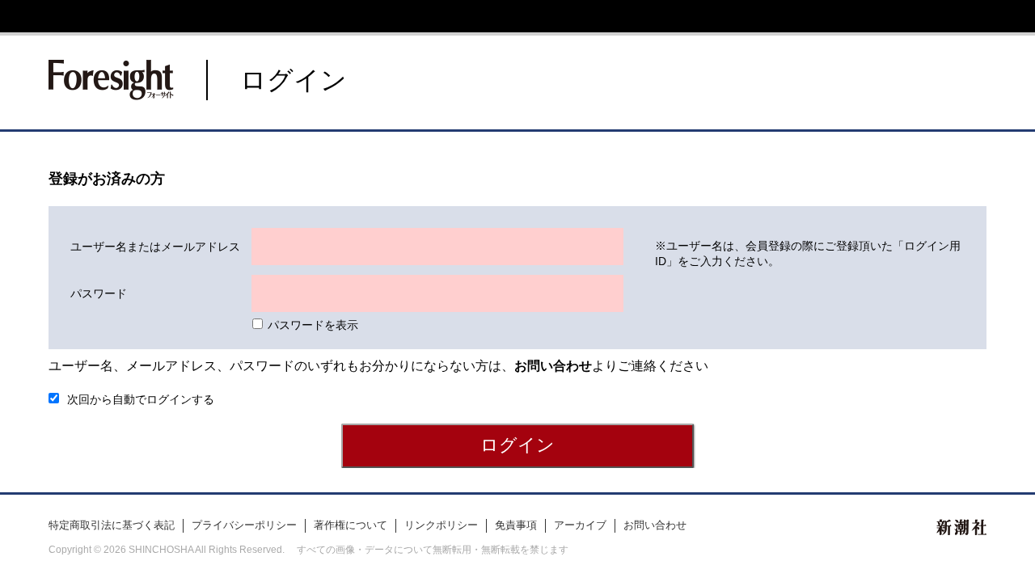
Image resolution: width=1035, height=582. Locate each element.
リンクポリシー (441, 525)
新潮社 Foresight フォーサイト (111, 80)
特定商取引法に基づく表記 (112, 525)
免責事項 (516, 525)
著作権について (350, 525)
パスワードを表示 (313, 324)
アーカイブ (580, 525)
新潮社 (961, 527)
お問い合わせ (654, 525)
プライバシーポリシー (244, 525)
